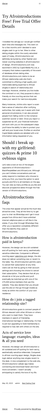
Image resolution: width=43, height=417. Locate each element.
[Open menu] (39, 3)
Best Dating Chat (28, 383)
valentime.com (21, 256)
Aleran (5, 3)
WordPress (36, 409)
